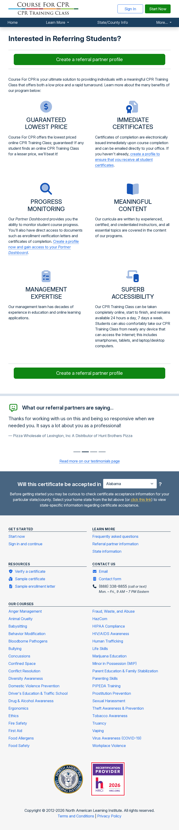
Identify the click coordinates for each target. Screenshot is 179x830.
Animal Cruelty (20, 618)
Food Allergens (21, 738)
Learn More (56, 22)
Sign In (130, 9)
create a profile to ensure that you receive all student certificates (127, 159)
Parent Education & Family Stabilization (125, 671)
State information (106, 551)
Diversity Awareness (25, 678)
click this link (141, 499)
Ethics (13, 715)
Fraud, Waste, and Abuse (113, 611)
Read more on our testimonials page (89, 461)
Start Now (157, 9)
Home (12, 22)
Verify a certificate (30, 571)
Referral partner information (115, 544)
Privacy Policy (109, 816)
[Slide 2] (93, 452)
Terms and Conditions (76, 816)
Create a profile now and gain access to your (43, 247)
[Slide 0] (76, 452)
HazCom (99, 618)
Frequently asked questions (115, 536)
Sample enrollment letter (35, 586)
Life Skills (100, 648)
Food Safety (19, 745)
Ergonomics (18, 708)
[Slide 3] (102, 452)
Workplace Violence (109, 745)
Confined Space (22, 663)
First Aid (15, 730)
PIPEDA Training (106, 686)
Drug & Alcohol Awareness (31, 700)
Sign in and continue (25, 544)
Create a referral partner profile (89, 59)
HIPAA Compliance (108, 626)
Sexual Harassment (108, 700)
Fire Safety (17, 723)
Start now (16, 536)
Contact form (110, 578)
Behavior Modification (26, 633)
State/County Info (112, 22)
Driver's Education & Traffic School (38, 693)
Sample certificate (30, 578)
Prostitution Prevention (111, 693)
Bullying (14, 648)
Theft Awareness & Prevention (118, 708)
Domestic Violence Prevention (33, 686)
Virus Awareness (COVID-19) (116, 738)
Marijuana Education (109, 656)
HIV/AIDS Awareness (110, 633)
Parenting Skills (105, 678)
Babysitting (17, 626)
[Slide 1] (85, 452)
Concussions (19, 656)
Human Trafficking (107, 641)
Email (103, 571)
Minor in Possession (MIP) (114, 663)
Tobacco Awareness (109, 715)
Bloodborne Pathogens (28, 641)
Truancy (99, 723)
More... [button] (162, 22)
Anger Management (25, 611)
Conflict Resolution (24, 671)
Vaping (98, 730)
